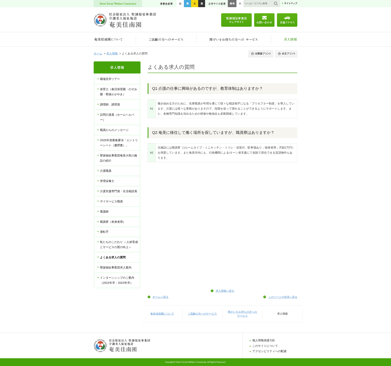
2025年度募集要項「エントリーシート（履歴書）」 (119, 143)
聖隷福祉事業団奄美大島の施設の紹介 (118, 158)
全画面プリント (261, 53)
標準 (232, 3)
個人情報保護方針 (263, 340)
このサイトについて (265, 345)
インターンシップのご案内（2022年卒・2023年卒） (117, 280)
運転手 (104, 231)
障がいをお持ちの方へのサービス (234, 39)
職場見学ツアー (110, 79)
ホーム (98, 53)
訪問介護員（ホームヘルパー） (117, 117)
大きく (240, 3)
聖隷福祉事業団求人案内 (115, 267)
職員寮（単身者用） (113, 221)
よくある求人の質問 (113, 257)
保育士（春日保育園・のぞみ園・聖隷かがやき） (118, 92)
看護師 (104, 211)
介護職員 (105, 170)
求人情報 (284, 39)
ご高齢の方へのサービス (166, 39)
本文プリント (285, 53)
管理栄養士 (107, 181)
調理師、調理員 (110, 104)
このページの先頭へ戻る (282, 296)
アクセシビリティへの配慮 (269, 351)
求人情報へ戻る (225, 290)
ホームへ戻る (160, 296)
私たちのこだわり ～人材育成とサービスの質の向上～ (119, 244)
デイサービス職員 (111, 201)
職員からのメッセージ (114, 130)
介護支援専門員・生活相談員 (118, 191)
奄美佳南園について (115, 39)
